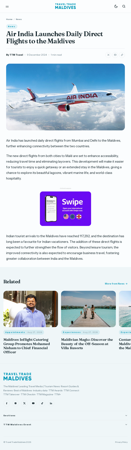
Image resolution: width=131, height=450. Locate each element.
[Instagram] (15, 403)
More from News (114, 283)
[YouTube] (33, 403)
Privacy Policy (121, 442)
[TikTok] (42, 403)
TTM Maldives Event (17, 424)
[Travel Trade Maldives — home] (65, 6)
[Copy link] (122, 55)
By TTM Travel (14, 54)
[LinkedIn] (51, 403)
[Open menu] (7, 6)
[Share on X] (108, 55)
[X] (24, 403)
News (19, 19)
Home (9, 19)
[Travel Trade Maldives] (17, 377)
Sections (9, 415)
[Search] (124, 6)
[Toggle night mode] (116, 6)
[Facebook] (6, 403)
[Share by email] (115, 55)
